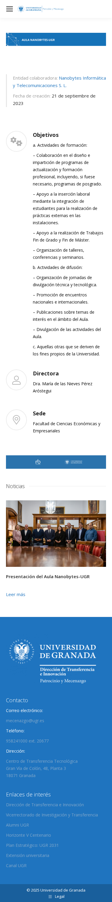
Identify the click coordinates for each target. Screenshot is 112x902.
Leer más (15, 594)
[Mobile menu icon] (9, 9)
